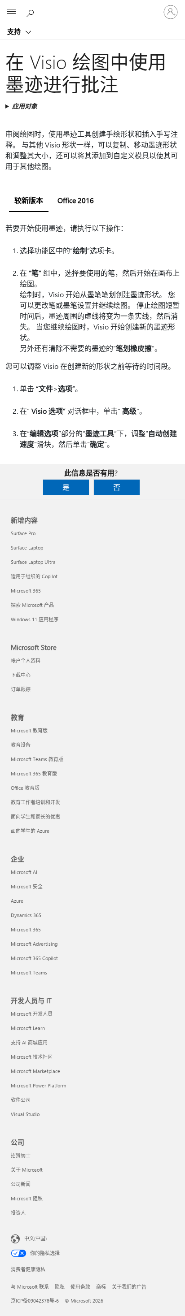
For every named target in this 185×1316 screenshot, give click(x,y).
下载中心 (21, 674)
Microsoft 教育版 (29, 730)
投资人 (18, 1212)
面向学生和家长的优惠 (35, 816)
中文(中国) (35, 1238)
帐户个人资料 (25, 660)
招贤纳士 (21, 1155)
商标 (101, 1286)
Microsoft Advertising (34, 943)
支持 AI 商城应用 (29, 1042)
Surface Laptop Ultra (33, 561)
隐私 (60, 1286)
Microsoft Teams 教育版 (37, 759)
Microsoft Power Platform (38, 1085)
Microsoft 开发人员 (32, 1013)
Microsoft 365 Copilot (34, 958)
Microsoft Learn (28, 1028)
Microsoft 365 (26, 590)
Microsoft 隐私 (27, 1198)
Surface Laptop (27, 547)
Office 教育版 (25, 787)
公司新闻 (21, 1184)
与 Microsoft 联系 (30, 1286)
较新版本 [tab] (28, 200)
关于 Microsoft (27, 1169)
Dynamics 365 (26, 915)
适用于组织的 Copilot (34, 576)
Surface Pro (23, 533)
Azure (17, 900)
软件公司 (21, 1099)
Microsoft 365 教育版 (34, 773)
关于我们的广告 (129, 1286)
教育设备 (21, 744)
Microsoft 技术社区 (32, 1056)
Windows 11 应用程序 (34, 619)
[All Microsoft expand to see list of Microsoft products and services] (11, 12)
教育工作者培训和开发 (35, 802)
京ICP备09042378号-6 (35, 1300)
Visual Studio (25, 1114)
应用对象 (24, 106)
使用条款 (80, 1286)
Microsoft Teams (29, 972)
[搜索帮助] (31, 11)
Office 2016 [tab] (75, 200)
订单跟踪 (21, 689)
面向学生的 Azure (30, 830)
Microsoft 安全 (27, 886)
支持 (14, 31)
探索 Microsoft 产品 (32, 605)
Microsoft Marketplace (35, 1071)
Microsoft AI (24, 872)
